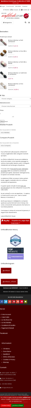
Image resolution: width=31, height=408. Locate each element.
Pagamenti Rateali (7, 328)
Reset (6, 121)
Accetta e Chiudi (17, 405)
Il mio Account (10, 6)
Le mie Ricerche (6, 320)
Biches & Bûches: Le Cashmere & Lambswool (17, 73)
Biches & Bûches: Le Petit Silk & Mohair (17, 62)
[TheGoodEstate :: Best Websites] (15, 253)
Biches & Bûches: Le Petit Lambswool (15, 41)
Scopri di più (14, 223)
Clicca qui (15, 3)
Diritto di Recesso (9, 357)
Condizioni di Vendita (8, 325)
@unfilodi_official (9, 281)
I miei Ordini (5, 317)
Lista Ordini (18, 6)
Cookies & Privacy (9, 360)
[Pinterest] (13, 301)
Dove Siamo (7, 351)
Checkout (24, 6)
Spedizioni (6, 354)
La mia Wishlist (6, 323)
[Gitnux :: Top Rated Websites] (15, 240)
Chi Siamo (6, 349)
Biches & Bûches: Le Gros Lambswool (15, 84)
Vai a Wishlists (5, 132)
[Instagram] (17, 301)
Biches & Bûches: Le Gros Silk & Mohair (17, 51)
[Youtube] (21, 301)
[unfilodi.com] (15, 16)
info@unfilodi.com (7, 388)
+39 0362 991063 (6, 384)
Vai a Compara (5, 145)
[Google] (9, 301)
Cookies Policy (6, 405)
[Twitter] (5, 301)
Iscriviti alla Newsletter (15, 297)
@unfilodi (6, 270)
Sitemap (6, 362)
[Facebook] (1, 301)
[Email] (25, 301)
